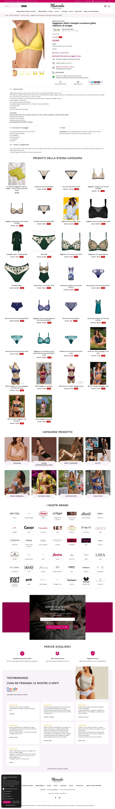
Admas (14, 517)
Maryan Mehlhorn (57, 571)
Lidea (86, 559)
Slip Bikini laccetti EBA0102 (16, 116)
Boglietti (15, 532)
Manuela (43, 571)
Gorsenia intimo (29, 559)
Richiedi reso (63, 793)
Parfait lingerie (43, 584)
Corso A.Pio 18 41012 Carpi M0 (67, 789)
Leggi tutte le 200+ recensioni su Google (17, 694)
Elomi (100, 532)
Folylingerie (72, 544)
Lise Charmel (14, 571)
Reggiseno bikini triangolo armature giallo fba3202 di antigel (46, 15)
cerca (24, 6)
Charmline (43, 532)
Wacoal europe (86, 584)
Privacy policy (71, 805)
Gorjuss (15, 559)
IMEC (43, 559)
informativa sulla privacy (61, 622)
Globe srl (92, 805)
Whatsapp (78, 1)
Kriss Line (71, 559)
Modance (86, 571)
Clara (57, 532)
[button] (11, 805)
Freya (86, 544)
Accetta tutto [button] (7, 802)
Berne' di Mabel (86, 517)
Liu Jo (29, 571)
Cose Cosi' (71, 532)
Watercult (100, 584)
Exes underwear (43, 544)
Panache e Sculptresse (15, 585)
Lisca (100, 559)
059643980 (88, 1)
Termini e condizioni (54, 793)
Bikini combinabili (14, 15)
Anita (43, 517)
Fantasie (57, 544)
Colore (54, 49)
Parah (28, 584)
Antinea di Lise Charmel (72, 518)
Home (6, 15)
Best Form (100, 517)
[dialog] (11, 791)
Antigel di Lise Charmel (58, 21)
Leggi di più (12, 786)
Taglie (54, 44)
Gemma (100, 544)
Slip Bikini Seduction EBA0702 (17, 120)
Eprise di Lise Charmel (28, 545)
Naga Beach (100, 571)
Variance (72, 584)
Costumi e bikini (25, 15)
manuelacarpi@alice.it (99, 1)
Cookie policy (79, 805)
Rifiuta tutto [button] (16, 802)
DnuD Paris (86, 532)
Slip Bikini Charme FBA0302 (17, 118)
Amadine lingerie (29, 517)
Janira (57, 559)
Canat (28, 532)
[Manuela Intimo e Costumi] (57, 8)
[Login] (109, 6)
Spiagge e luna (57, 584)
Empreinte (14, 544)
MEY (72, 571)
